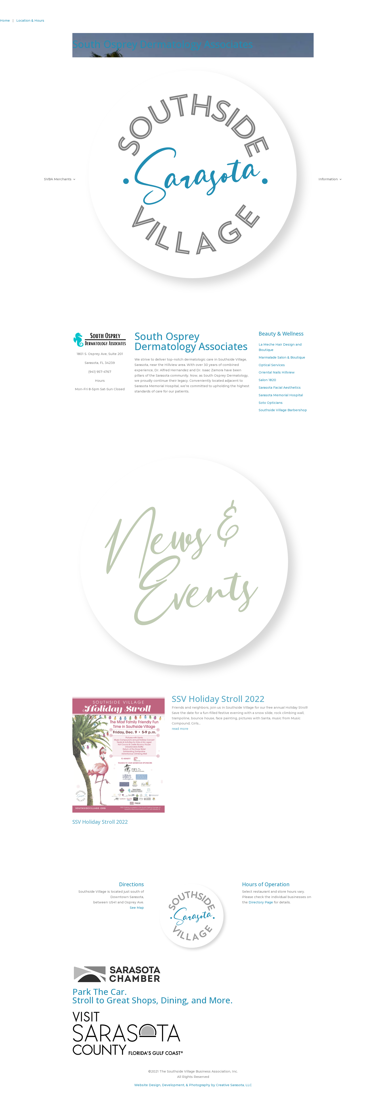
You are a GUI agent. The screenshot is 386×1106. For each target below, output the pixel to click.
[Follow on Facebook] (373, 21)
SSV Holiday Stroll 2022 (100, 821)
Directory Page (261, 902)
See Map (137, 908)
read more (180, 729)
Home (5, 21)
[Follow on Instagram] (382, 21)
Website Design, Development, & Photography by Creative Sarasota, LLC (193, 1085)
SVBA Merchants (57, 179)
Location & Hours (30, 21)
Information (328, 179)
